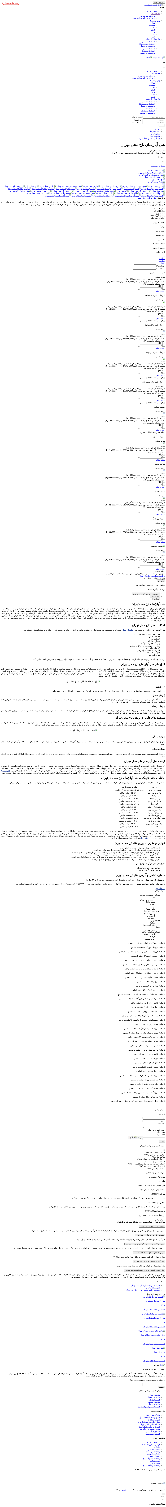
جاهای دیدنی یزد (149, 48)
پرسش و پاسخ (154, 1449)
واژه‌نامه (156, 1447)
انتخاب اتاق (160, 291)
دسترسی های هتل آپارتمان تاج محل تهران (150, 1235)
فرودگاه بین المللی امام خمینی (143, 18)
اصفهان (152, 25)
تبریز (153, 32)
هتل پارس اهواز (154, 1420)
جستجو (162, 125)
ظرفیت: (161, 279)
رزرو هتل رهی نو (153, 11)
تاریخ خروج (137, 122)
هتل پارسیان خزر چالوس (150, 1429)
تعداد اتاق (161, 286)
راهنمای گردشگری (152, 1451)
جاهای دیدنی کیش (148, 51)
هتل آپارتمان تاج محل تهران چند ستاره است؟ (149, 1261)
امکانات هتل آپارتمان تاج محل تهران (152, 1226)
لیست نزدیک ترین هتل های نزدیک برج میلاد (143, 1290)
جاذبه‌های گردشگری (152, 39)
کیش (153, 30)
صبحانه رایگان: (134, 279)
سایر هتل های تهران (11, 3)
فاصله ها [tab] (156, 599)
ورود (148, 57)
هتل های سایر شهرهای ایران (149, 1407)
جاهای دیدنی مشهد (147, 53)
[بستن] (164, 67)
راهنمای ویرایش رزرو (151, 1465)
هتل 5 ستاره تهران (153, 1288)
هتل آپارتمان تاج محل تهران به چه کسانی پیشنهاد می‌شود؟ (144, 1270)
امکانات (162, 259)
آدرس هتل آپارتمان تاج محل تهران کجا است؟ (149, 1253)
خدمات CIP (155, 14)
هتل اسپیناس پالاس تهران (150, 1424)
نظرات (162, 263)
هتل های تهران (127, 630)
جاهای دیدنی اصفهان (147, 44)
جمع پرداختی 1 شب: (141, 282)
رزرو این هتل (160, 888)
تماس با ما (156, 1463)
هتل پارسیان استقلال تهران (149, 1417)
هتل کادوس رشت (153, 1415)
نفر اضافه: (148, 279)
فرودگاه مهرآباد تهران (146, 16)
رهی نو (124, 1490)
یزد (154, 27)
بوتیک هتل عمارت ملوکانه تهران (147, 1422)
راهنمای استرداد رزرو (151, 1458)
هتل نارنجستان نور (153, 1434)
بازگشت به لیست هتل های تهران (152, 576)
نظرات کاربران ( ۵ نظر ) (146, 198)
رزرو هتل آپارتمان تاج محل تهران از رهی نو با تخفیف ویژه (144, 1244)
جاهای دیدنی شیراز (147, 46)
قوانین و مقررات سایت (151, 1444)
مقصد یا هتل (137, 117)
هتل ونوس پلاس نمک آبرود (149, 1427)
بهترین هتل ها (155, 21)
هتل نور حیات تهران (152, 1431)
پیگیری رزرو (157, 57)
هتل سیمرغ (5, 771)
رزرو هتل (161, 581)
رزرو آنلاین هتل (146, 838)
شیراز (153, 37)
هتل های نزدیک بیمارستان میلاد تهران (145, 1285)
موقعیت (161, 261)
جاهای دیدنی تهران (148, 41)
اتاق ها (162, 256)
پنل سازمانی (155, 1461)
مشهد (153, 34)
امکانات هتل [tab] (155, 596)
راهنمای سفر (155, 1456)
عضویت (161, 1387)
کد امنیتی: (161, 1135)
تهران (153, 23)
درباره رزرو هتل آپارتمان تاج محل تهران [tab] (146, 594)
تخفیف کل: (160, 282)
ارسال (162, 1141)
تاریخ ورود (138, 120)
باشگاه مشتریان (153, 1454)
